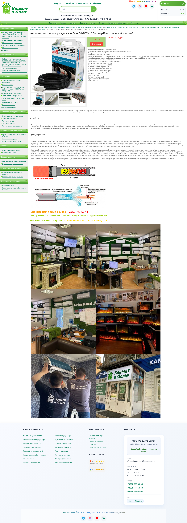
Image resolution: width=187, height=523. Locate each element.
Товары (63, 23)
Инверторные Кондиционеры (34, 440)
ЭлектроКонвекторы (9, 118)
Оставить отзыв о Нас (97, 447)
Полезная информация (117, 23)
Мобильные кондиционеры (12, 43)
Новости (134, 23)
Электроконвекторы (62, 455)
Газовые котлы (7, 85)
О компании (93, 445)
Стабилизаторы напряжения (12, 177)
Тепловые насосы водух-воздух (13, 45)
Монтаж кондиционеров (32, 436)
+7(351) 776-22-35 (65, 3)
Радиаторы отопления (10, 102)
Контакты (52, 23)
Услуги (73, 23)
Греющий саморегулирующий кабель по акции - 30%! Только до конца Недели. (14, 89)
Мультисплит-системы (10, 48)
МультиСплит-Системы (64, 440)
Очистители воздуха (9, 139)
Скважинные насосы (9, 152)
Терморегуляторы (62, 451)
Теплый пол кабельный (32, 447)
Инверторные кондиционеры (12, 40)
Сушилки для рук (8, 185)
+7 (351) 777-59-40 (135, 488)
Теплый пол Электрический (12, 96)
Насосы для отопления (63, 462)
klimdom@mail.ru (135, 501)
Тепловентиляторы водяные (12, 126)
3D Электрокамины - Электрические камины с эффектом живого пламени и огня (14, 70)
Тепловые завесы (8, 123)
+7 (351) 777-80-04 (135, 484)
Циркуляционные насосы (11, 150)
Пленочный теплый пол (63, 447)
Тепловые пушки (8, 121)
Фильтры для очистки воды (11, 141)
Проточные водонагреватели (12, 164)
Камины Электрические (32, 443)
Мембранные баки (9, 107)
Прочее (5, 50)
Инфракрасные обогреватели (12, 116)
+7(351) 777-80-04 (90, 3)
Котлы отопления (8, 105)
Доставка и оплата (87, 23)
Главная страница (96, 436)
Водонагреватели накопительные (14, 161)
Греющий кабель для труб (33, 451)
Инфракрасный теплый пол (12, 93)
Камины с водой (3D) (63, 443)
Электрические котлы (63, 459)
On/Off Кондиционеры (63, 436)
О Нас (101, 23)
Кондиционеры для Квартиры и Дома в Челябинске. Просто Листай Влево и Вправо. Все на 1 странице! (14, 35)
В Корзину (96, 44)
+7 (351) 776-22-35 (135, 492)
